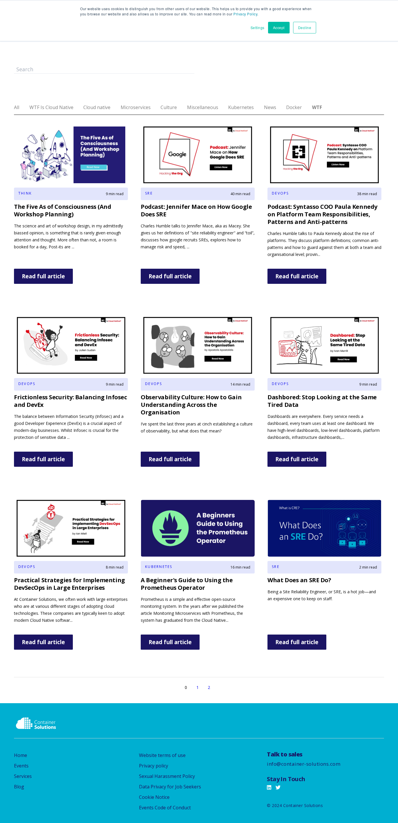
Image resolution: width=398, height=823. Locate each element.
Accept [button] (279, 27)
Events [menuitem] (21, 766)
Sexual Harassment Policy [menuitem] (167, 776)
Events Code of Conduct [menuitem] (165, 807)
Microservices (136, 107)
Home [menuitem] (20, 755)
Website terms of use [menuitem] (162, 755)
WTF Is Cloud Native (51, 107)
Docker (294, 107)
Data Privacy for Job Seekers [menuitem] (170, 786)
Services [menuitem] (23, 776)
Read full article (43, 276)
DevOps (280, 193)
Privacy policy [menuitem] (153, 766)
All (16, 107)
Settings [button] (258, 27)
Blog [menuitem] (19, 786)
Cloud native (96, 107)
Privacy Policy (245, 13)
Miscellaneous (202, 107)
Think (25, 193)
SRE (149, 193)
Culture (169, 107)
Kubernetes (241, 107)
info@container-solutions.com (303, 763)
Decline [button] (304, 27)
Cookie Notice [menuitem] (154, 797)
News (270, 107)
